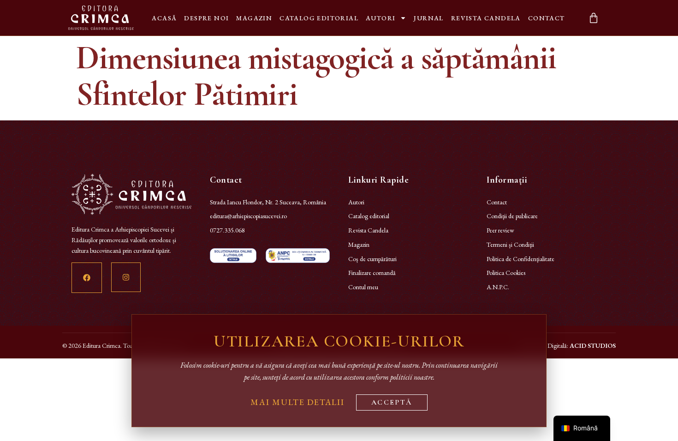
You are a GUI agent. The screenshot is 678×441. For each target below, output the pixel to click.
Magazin (254, 18)
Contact (546, 18)
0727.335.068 (227, 230)
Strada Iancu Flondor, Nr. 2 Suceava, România (268, 202)
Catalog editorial (319, 18)
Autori (380, 18)
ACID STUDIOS (593, 345)
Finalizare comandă (372, 272)
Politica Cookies (506, 272)
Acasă (164, 18)
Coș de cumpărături (372, 259)
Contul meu (363, 287)
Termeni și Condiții (510, 244)
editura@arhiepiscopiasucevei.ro (248, 216)
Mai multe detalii (297, 402)
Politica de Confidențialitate (520, 259)
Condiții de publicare (512, 216)
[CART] (593, 18)
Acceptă (391, 402)
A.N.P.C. (498, 287)
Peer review (500, 230)
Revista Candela (486, 18)
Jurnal (428, 18)
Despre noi (206, 18)
